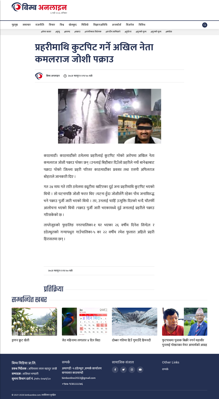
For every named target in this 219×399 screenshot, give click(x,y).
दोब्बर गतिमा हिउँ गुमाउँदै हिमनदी (131, 340)
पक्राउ (78, 31)
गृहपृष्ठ (15, 24)
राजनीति (39, 24)
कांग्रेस (169, 31)
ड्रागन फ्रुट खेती (20, 340)
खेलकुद (73, 24)
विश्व (62, 24)
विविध (142, 24)
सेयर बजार (46, 31)
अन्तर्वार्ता (116, 24)
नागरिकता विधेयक (93, 31)
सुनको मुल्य (141, 31)
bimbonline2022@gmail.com (79, 378)
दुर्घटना (128, 31)
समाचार (27, 24)
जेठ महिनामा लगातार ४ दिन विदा (81, 340)
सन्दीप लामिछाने (113, 31)
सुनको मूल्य (156, 31)
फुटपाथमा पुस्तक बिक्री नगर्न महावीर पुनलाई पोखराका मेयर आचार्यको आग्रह (184, 343)
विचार (52, 24)
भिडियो (84, 24)
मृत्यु (58, 31)
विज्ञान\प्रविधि (100, 24)
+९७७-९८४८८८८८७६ (72, 384)
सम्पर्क (165, 369)
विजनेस (130, 24)
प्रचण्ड (67, 31)
